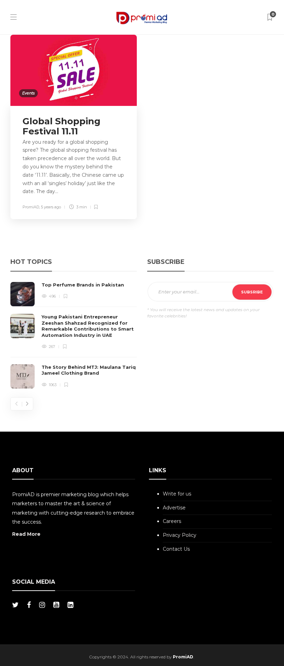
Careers (172, 521)
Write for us (177, 494)
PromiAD (31, 207)
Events (28, 93)
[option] (73, 335)
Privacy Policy (179, 535)
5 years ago (51, 207)
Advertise (174, 508)
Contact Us (176, 549)
